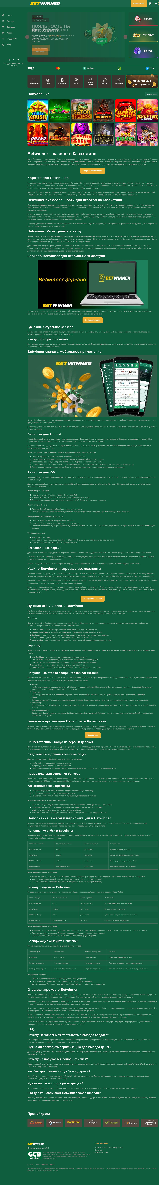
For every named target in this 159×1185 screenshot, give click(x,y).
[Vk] (18, 60)
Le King (147, 129)
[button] (27, 37)
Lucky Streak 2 (125, 106)
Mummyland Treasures (81, 129)
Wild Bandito (125, 129)
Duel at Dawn (59, 129)
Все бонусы (93, 735)
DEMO (38, 116)
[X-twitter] (13, 60)
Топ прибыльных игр (92, 599)
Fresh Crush (38, 106)
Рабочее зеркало (92, 320)
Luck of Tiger (147, 106)
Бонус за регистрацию (92, 171)
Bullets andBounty (103, 106)
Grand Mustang (37, 129)
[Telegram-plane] (9, 60)
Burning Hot (60, 106)
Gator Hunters (82, 106)
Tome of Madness (103, 129)
